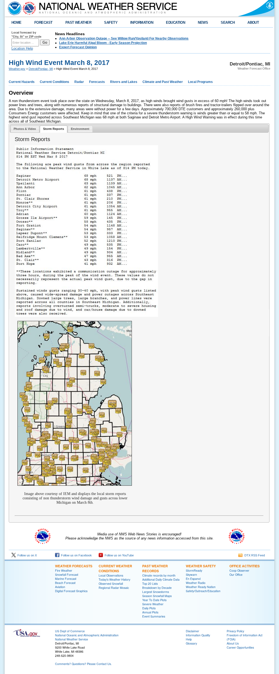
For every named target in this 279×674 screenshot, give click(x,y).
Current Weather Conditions (115, 568)
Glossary (191, 643)
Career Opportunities (240, 647)
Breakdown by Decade (157, 588)
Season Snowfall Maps (157, 596)
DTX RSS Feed (254, 555)
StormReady (194, 570)
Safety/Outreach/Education (203, 591)
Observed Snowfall (111, 583)
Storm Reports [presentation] (53, 128)
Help (189, 639)
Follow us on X (26, 555)
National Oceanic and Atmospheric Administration (87, 635)
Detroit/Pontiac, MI (41, 68)
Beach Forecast (65, 583)
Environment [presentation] (80, 128)
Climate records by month (158, 575)
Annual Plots (150, 612)
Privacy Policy (235, 631)
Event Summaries (153, 616)
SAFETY (110, 22)
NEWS (203, 22)
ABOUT (253, 22)
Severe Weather (152, 604)
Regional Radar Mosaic (114, 588)
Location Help (22, 48)
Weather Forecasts (73, 565)
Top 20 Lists (150, 583)
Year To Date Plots (154, 600)
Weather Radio (195, 583)
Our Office (235, 574)
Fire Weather (63, 570)
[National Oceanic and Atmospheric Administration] (13, 8)
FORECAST (43, 22)
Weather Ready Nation (201, 587)
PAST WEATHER (78, 22)
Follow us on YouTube (118, 555)
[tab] (25, 129)
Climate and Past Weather (162, 82)
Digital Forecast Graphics (71, 591)
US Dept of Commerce (70, 631)
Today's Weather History (114, 579)
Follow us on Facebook (75, 555)
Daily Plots (149, 608)
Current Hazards (22, 82)
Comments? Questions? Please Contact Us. (83, 664)
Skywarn (191, 574)
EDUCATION (175, 22)
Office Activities (244, 565)
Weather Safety (201, 565)
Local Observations (111, 575)
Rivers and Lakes (123, 82)
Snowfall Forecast (66, 574)
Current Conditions (54, 82)
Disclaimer (192, 631)
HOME (16, 22)
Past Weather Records (155, 568)
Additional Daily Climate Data (161, 579)
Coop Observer (239, 570)
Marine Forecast (65, 579)
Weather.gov (17, 68)
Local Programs (200, 82)
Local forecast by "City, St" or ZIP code (26, 34)
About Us (233, 643)
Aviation (60, 587)
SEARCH (228, 22)
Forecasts (97, 82)
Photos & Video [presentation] (25, 128)
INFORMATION (141, 22)
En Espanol (193, 579)
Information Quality (198, 635)
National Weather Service (71, 639)
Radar (79, 82)
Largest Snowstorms (155, 592)
